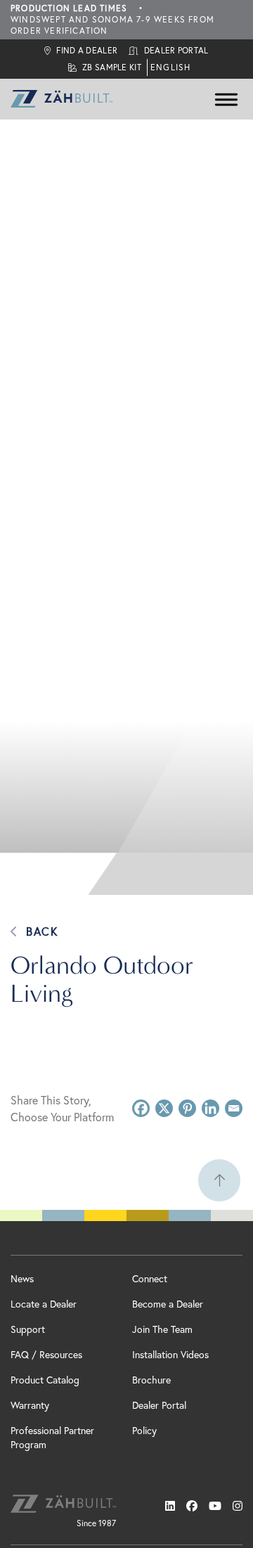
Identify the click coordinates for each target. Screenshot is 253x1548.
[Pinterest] (187, 1108)
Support (28, 1329)
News (22, 1278)
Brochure (151, 1380)
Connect (149, 1278)
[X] (164, 1108)
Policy (144, 1430)
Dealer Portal (159, 1405)
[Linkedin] (210, 1108)
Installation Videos (170, 1354)
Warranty (30, 1405)
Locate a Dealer (44, 1304)
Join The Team (162, 1329)
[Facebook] (141, 1108)
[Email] (233, 1108)
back (42, 931)
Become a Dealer (167, 1304)
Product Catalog (45, 1380)
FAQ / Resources (46, 1354)
